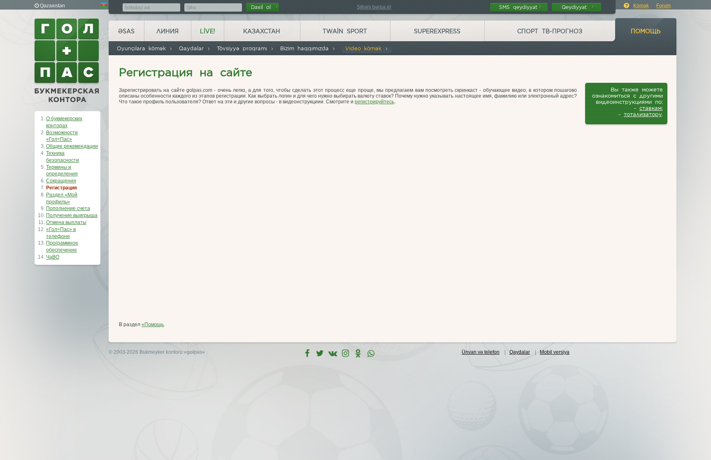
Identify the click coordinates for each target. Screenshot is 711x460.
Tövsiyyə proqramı (243, 48)
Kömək (641, 6)
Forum (663, 6)
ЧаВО (52, 257)
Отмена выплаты (66, 222)
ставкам (650, 108)
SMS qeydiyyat (518, 7)
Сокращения (61, 181)
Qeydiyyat (576, 7)
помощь (645, 31)
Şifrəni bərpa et (374, 7)
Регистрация (61, 188)
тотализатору (643, 114)
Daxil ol (262, 7)
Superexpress (437, 31)
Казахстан (261, 31)
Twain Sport (345, 31)
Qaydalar (193, 48)
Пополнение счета (68, 208)
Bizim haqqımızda (306, 48)
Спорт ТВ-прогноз (549, 31)
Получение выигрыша (72, 215)
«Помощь (153, 324)
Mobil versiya (554, 352)
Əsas (126, 31)
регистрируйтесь (374, 102)
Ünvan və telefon (481, 352)
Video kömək (365, 48)
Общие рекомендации (72, 146)
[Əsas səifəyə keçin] (67, 60)
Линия (167, 31)
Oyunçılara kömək (143, 48)
